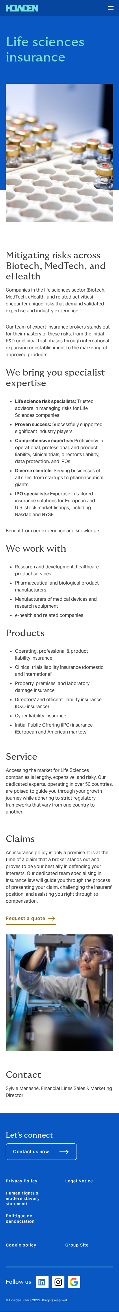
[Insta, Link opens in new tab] (58, 1282)
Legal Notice (79, 1181)
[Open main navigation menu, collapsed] (111, 8)
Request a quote (25, 918)
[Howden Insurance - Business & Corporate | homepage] (22, 8)
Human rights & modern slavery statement (23, 1198)
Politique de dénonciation (20, 1218)
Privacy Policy (22, 1181)
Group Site (77, 1245)
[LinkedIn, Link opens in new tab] (42, 1282)
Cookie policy (21, 1245)
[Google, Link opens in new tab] (74, 1282)
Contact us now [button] (31, 1152)
